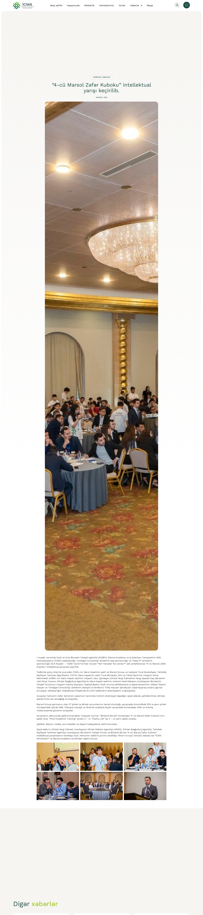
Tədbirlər (97, 77)
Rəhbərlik (89, 5)
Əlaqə (150, 5)
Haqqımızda (73, 5)
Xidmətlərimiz (106, 5)
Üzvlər (122, 5)
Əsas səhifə (56, 5)
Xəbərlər (134, 5)
